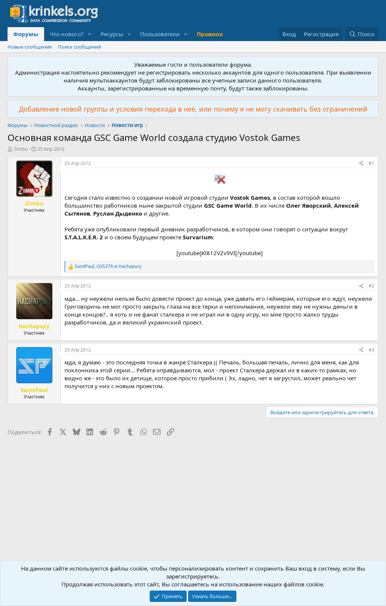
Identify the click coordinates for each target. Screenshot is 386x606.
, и (108, 266)
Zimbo (21, 148)
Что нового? (67, 34)
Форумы (25, 34)
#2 (371, 286)
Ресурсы (112, 34)
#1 (371, 163)
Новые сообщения (30, 46)
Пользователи (160, 34)
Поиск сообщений (79, 46)
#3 (371, 350)
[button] (89, 34)
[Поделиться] (361, 163)
